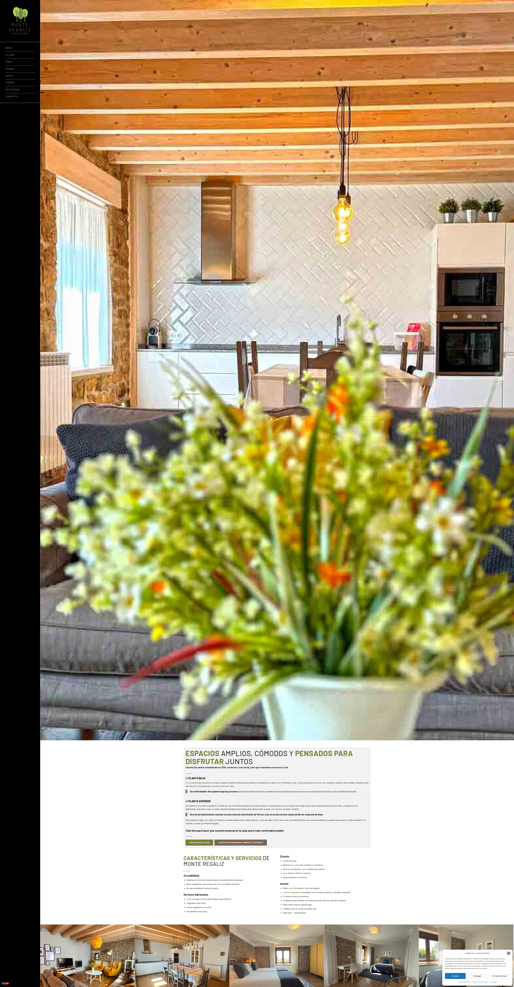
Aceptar (455, 976)
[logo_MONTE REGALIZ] (20, 21)
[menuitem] (20, 48)
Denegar (477, 976)
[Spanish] (7, 983)
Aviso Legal (493, 982)
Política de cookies (464, 982)
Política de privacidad (479, 982)
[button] (508, 953)
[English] (3, 983)
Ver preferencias (499, 976)
